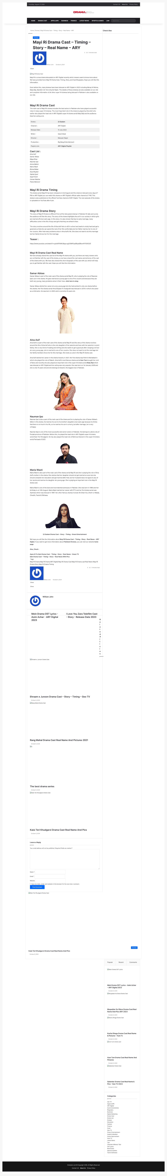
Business (64, 20)
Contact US (116, 4)
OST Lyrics (110, 1146)
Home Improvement (113, 1136)
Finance (74, 20)
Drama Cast (42, 20)
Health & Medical (112, 1134)
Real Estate (110, 1148)
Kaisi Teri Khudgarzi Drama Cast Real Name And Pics (49, 951)
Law (107, 20)
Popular (110, 962)
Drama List (110, 1118)
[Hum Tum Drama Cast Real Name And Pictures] (122, 1048)
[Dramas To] (83, 12)
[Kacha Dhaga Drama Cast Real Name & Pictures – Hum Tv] (122, 1024)
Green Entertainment (113, 1132)
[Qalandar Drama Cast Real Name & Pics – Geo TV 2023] (122, 1073)
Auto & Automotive (113, 1108)
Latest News (84, 20)
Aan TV (109, 1102)
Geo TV (109, 1130)
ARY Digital (110, 1106)
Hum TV (109, 1138)
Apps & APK (55, 20)
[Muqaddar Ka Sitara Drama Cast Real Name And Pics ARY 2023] (122, 1000)
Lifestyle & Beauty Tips (114, 1144)
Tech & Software (112, 1152)
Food (108, 1128)
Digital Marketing (112, 1114)
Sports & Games (98, 20)
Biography (110, 1110)
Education (110, 1122)
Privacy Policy (134, 4)
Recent (121, 962)
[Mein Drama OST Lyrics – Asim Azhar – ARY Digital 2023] (122, 976)
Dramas (36, 37)
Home (33, 20)
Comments (133, 962)
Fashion (109, 1124)
